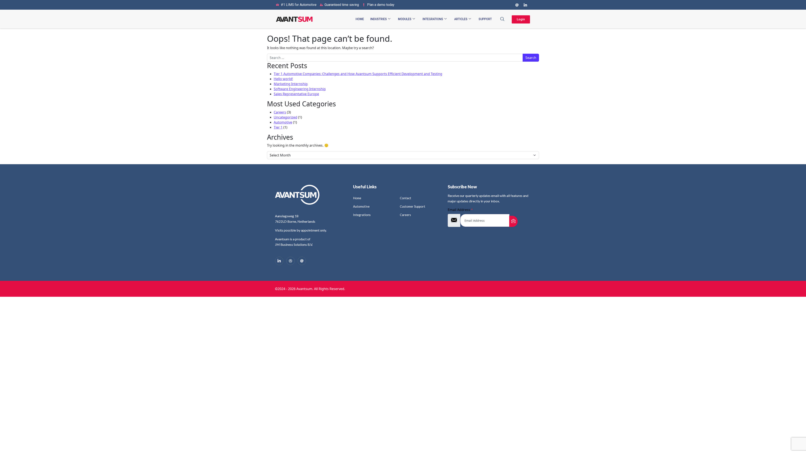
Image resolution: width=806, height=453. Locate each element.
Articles (460, 19)
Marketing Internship (291, 84)
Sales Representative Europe (296, 94)
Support (485, 19)
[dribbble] (290, 261)
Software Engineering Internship (300, 89)
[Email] (302, 261)
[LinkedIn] (525, 5)
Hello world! (283, 79)
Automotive (283, 122)
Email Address (460, 209)
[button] (502, 19)
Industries (378, 19)
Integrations (433, 19)
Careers (280, 112)
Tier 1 (278, 127)
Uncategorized (285, 117)
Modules (404, 19)
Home (360, 19)
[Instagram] (517, 5)
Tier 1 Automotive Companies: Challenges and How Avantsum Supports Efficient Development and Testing (358, 74)
